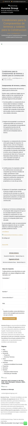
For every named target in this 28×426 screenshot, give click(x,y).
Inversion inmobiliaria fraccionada (13, 364)
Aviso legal (16, 423)
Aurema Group (9, 8)
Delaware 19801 (20, 382)
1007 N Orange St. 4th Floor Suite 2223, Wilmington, (12, 381)
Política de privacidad (6, 423)
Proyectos (7, 355)
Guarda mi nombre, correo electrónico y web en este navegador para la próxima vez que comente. (14, 313)
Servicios (5, 368)
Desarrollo (5, 353)
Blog (4, 349)
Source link (5, 244)
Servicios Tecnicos (9, 357)
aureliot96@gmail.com (17, 78)
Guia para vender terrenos (11, 371)
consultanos (5, 231)
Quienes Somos (8, 360)
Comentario (6, 278)
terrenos (5, 370)
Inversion (5, 362)
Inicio (4, 358)
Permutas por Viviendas (10, 373)
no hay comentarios (7, 79)
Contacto (5, 351)
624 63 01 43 (7, 1)
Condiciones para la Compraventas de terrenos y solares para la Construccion (13, 73)
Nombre (5, 291)
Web (3, 303)
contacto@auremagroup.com (19, 1)
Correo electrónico (7, 297)
